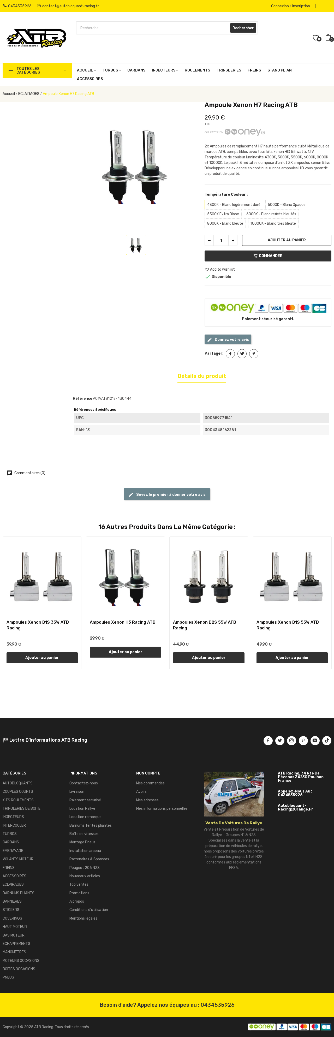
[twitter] (279, 740)
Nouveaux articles (84, 876)
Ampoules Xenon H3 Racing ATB (123, 622)
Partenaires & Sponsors (89, 859)
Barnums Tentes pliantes (90, 825)
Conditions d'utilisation (88, 910)
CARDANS (11, 842)
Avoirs (141, 791)
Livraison (76, 791)
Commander (271, 256)
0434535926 (20, 6)
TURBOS (10, 834)
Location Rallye (82, 808)
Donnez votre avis (231, 339)
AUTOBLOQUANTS (18, 783)
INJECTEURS (13, 817)
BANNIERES (12, 901)
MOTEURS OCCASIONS (21, 960)
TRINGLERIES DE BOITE (21, 808)
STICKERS (11, 910)
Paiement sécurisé (85, 800)
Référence (82, 398)
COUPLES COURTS (18, 791)
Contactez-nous (83, 783)
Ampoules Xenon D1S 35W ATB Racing (38, 625)
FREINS (9, 868)
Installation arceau (85, 851)
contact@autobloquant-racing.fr (70, 6)
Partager (230, 353)
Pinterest (253, 353)
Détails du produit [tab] (201, 376)
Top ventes (78, 884)
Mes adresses (147, 800)
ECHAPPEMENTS (16, 943)
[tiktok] (326, 740)
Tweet (242, 353)
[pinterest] (303, 740)
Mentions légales (83, 918)
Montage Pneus (82, 842)
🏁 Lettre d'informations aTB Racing (45, 740)
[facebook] (268, 740)
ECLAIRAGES (13, 884)
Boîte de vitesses (84, 834)
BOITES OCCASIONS (19, 969)
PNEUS (8, 977)
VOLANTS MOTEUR (18, 859)
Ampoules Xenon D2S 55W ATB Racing (204, 625)
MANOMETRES (14, 952)
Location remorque (85, 817)
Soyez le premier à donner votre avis (170, 494)
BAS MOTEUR (14, 935)
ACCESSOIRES (14, 876)
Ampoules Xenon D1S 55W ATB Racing (288, 625)
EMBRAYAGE (13, 851)
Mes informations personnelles (162, 808)
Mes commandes (150, 783)
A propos (76, 901)
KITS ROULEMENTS (18, 800)
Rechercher (243, 28)
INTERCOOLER (14, 825)
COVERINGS (12, 918)
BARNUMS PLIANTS (18, 893)
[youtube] (315, 740)
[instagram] (291, 740)
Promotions (79, 893)
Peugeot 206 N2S (84, 868)
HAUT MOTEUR (15, 927)
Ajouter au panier (287, 240)
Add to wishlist (222, 269)
